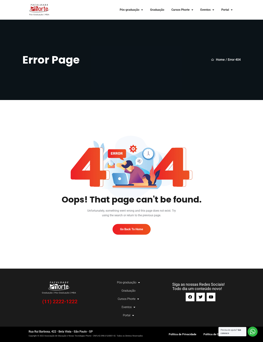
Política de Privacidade (182, 334)
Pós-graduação (129, 9)
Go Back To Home (131, 229)
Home (220, 59)
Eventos (205, 9)
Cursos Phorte (180, 9)
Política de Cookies (215, 334)
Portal (225, 9)
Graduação (157, 9)
